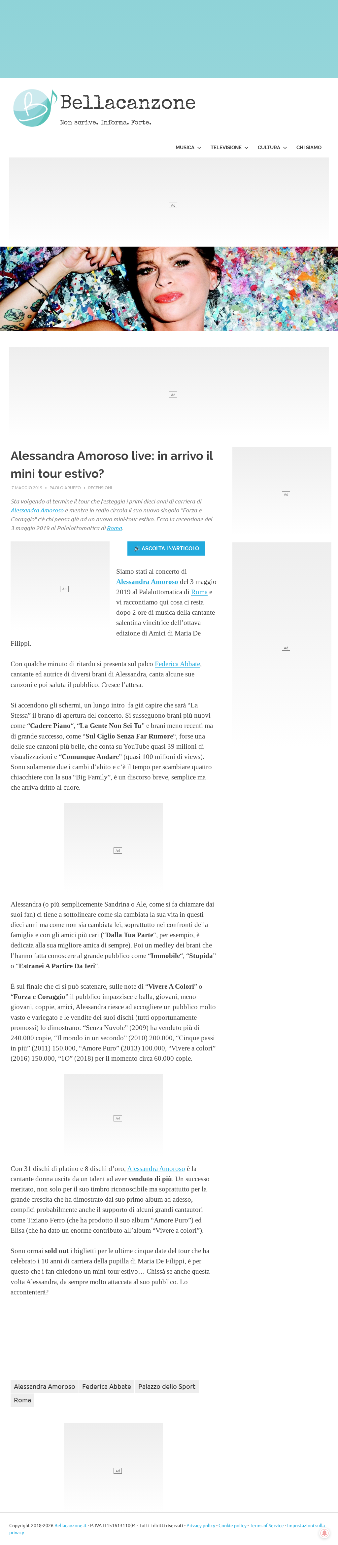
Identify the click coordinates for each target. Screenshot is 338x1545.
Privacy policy (200, 1525)
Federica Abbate (177, 664)
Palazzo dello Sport (166, 1386)
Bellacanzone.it (70, 1525)
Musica (185, 148)
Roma (114, 528)
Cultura (269, 148)
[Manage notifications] (324, 1533)
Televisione (226, 148)
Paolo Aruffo (65, 487)
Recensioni (100, 487)
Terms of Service (267, 1525)
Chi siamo (308, 148)
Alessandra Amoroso (37, 510)
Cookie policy (233, 1525)
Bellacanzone (128, 105)
